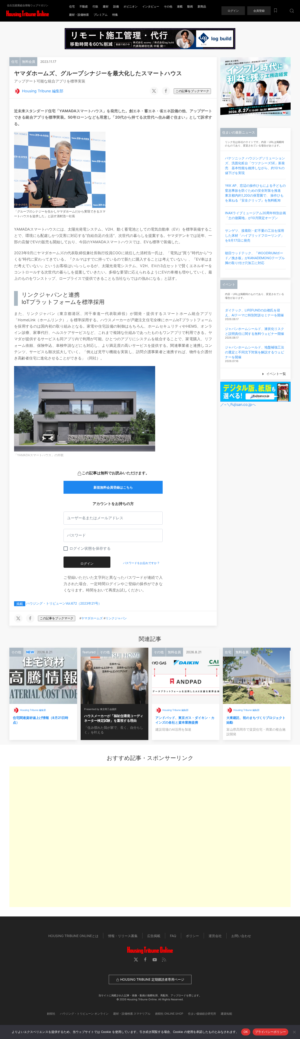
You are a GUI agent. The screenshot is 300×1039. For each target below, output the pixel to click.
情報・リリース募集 (123, 936)
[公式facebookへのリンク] (145, 959)
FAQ (173, 936)
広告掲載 (153, 936)
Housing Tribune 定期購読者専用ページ (151, 979)
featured (89, 652)
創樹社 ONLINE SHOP (169, 1013)
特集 (115, 14)
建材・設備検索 (79, 14)
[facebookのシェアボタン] (166, 91)
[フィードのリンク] (164, 959)
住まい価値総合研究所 (202, 1013)
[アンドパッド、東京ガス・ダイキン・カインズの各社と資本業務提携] (186, 675)
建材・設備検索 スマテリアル (131, 1013)
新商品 (202, 6)
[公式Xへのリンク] (136, 959)
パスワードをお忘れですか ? (141, 563)
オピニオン (131, 6)
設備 (116, 6)
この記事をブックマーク (192, 91)
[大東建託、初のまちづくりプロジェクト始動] (257, 675)
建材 (106, 6)
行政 (95, 6)
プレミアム (101, 14)
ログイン (233, 10)
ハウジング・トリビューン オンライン (84, 1013)
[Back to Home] (28, 14)
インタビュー (150, 6)
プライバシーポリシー (270, 1032)
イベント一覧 (275, 374)
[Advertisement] (150, 836)
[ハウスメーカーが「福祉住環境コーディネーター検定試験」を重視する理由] (114, 675)
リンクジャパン (116, 618)
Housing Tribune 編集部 (42, 91)
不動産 (83, 6)
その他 (168, 6)
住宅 (72, 6)
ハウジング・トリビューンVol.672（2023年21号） (63, 603)
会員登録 (259, 10)
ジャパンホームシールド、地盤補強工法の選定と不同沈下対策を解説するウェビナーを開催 (254, 352)
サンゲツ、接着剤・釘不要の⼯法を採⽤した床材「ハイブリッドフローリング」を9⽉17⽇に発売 (254, 235)
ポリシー (192, 936)
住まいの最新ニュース (238, 132)
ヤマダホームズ (92, 618)
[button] (291, 11)
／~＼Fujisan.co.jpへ (238, 404)
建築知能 (226, 1013)
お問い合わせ (241, 936)
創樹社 (51, 1013)
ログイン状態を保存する (90, 548)
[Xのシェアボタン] (154, 91)
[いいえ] (294, 1032)
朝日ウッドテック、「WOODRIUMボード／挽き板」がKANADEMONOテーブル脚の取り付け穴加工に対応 (255, 258)
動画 (190, 6)
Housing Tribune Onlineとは (73, 936)
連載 (180, 6)
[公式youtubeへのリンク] (154, 959)
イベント (228, 284)
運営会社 (215, 936)
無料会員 (28, 62)
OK (246, 1032)
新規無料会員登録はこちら (113, 487)
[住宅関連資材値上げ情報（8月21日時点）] (43, 675)
